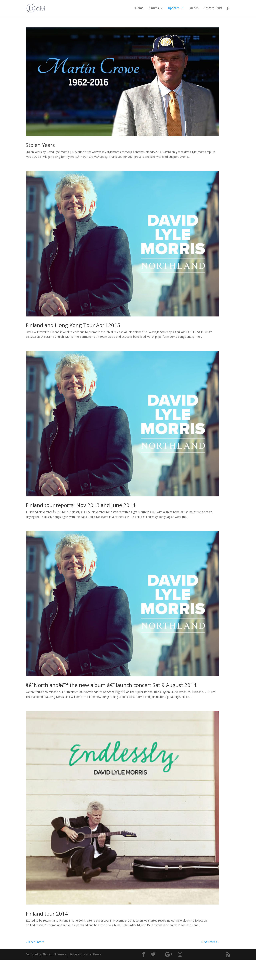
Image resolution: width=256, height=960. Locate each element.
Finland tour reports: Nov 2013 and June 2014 (80, 505)
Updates (173, 8)
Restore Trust (213, 8)
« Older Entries (35, 942)
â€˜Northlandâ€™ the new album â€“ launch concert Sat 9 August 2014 (111, 685)
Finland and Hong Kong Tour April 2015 (73, 325)
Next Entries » (210, 942)
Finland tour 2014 (47, 913)
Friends (194, 8)
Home (139, 8)
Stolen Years (40, 145)
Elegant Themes (54, 954)
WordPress (93, 954)
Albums (154, 8)
